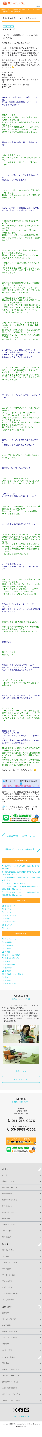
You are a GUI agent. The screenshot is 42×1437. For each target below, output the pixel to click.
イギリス (8, 912)
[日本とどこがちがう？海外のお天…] (21, 849)
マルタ (7, 928)
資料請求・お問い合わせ (11, 1400)
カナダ (7, 919)
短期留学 (8, 942)
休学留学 (5, 1344)
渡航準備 (8, 968)
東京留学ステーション (10, 1375)
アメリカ (8, 909)
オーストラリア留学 (9, 1262)
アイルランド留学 (9, 1275)
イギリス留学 (7, 1287)
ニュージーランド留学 (10, 1293)
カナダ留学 (6, 1256)
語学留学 (5, 1313)
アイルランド (10, 906)
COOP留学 (6, 1325)
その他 (7, 952)
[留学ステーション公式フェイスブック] (21, 1410)
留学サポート (7, 1194)
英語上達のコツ (10, 984)
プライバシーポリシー (21, 1417)
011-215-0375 (23, 1121)
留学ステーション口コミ (14, 974)
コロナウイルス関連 (12, 955)
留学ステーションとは (10, 1181)
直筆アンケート (8, 1231)
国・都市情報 (10, 964)
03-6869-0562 (23, 1129)
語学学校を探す (8, 1206)
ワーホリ (8, 949)
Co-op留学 (9, 945)
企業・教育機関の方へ (10, 1388)
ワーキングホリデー (9, 1319)
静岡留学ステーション (10, 1382)
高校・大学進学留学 (9, 1331)
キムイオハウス (10, 939)
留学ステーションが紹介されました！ (19, 883)
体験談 (7, 961)
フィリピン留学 (8, 1300)
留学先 (7, 977)
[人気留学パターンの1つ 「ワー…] (21, 836)
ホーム (4, 1175)
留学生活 (8, 980)
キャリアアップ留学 (9, 1338)
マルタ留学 (6, 1269)
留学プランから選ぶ (9, 1200)
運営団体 (5, 1363)
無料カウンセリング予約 (11, 1394)
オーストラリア (10, 915)
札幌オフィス (21, 1071)
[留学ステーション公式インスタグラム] (15, 1410)
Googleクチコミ (8, 1212)
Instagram (6, 1218)
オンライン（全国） (21, 1079)
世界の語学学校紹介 (12, 958)
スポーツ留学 (7, 1350)
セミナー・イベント (9, 1187)
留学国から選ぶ (8, 1250)
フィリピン (9, 925)
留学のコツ (9, 971)
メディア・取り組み (9, 1225)
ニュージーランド (11, 922)
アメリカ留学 (7, 1281)
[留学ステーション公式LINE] (27, 1410)
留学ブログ (8, 26)
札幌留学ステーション (10, 1369)
